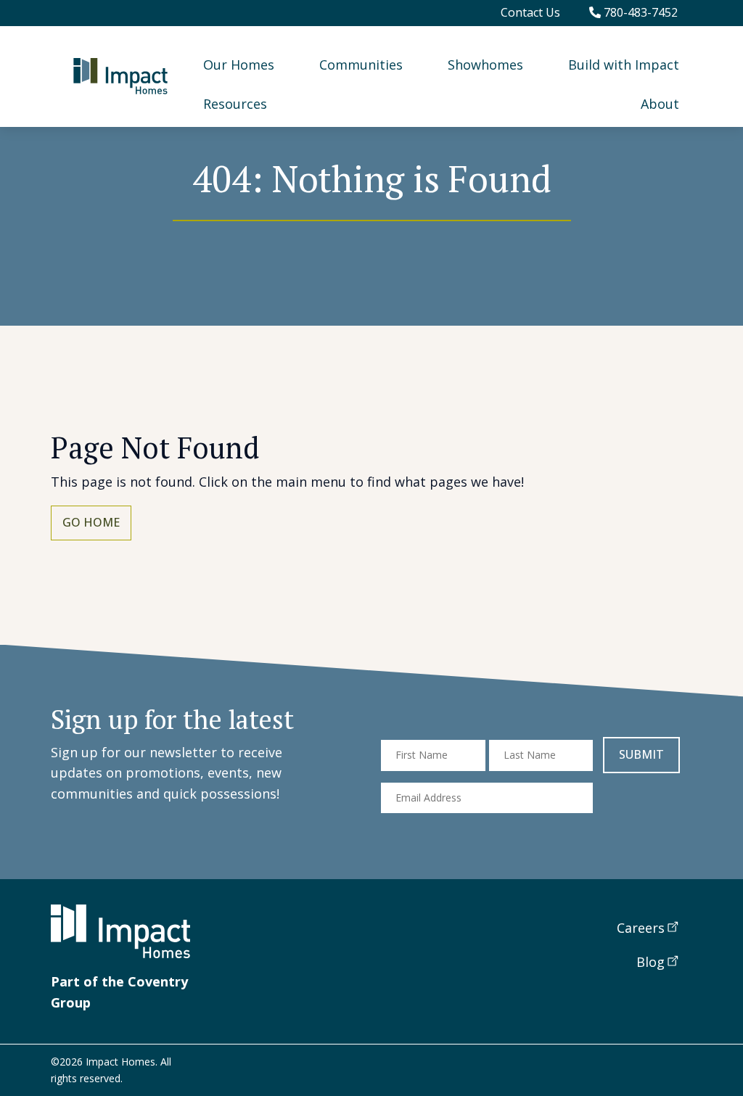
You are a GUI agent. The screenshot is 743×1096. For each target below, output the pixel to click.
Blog (650, 962)
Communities (361, 64)
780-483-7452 (639, 12)
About (660, 103)
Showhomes (485, 64)
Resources (235, 103)
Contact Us (530, 12)
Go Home (91, 522)
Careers (641, 927)
